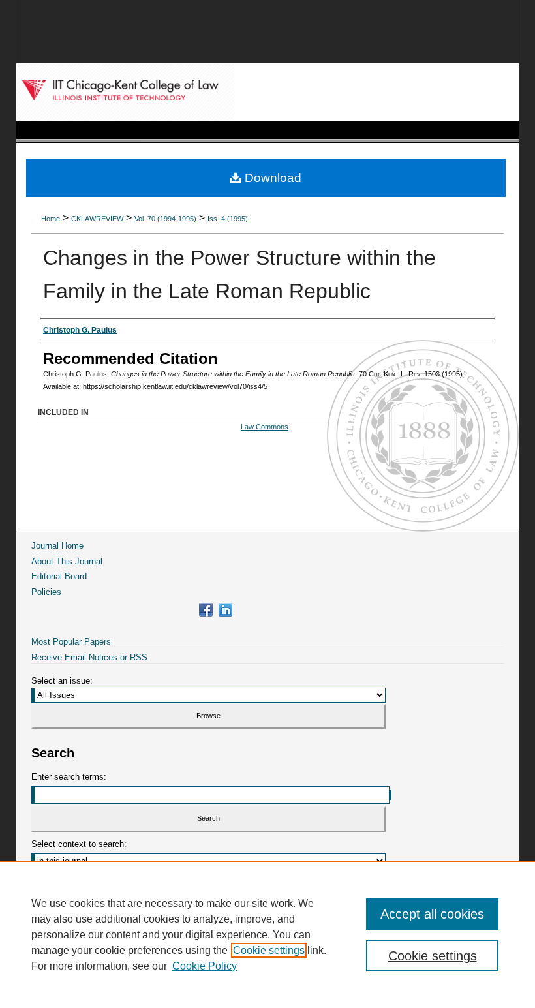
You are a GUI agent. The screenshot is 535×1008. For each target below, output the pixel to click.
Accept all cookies (432, 914)
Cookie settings (269, 950)
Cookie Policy (204, 965)
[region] (267, 934)
